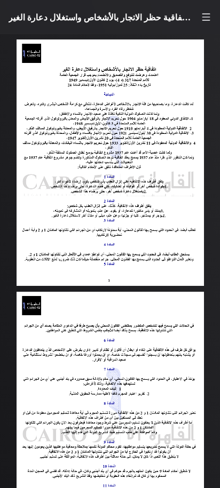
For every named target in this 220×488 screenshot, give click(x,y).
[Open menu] (206, 17)
